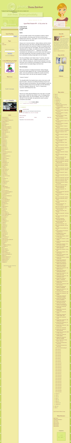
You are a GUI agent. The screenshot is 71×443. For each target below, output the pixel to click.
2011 (56, 406)
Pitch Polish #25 (58, 385)
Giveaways (4, 178)
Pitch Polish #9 (58, 361)
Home (3, 43)
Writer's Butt (4, 248)
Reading (3, 227)
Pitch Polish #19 (58, 376)
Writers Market (56, 426)
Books (3, 150)
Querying (3, 226)
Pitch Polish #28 (58, 390)
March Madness (5, 201)
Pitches (3, 218)
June (57, 396)
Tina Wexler (4, 246)
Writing (3, 255)
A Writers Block (4, 121)
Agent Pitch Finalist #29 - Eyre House (62, 177)
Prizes (3, 223)
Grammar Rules (5, 181)
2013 (56, 96)
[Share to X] (35, 102)
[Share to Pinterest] (38, 102)
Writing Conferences (5, 256)
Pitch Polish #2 (58, 350)
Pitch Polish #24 (58, 384)
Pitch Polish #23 (58, 382)
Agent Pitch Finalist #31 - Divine (61, 180)
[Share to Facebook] (36, 102)
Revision (3, 230)
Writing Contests (5, 258)
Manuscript (4, 198)
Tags (3, 243)
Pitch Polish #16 (58, 372)
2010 (56, 407)
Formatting (4, 173)
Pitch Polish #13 (58, 367)
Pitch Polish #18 (58, 375)
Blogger (9, 266)
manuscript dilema (5, 199)
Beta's (3, 138)
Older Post (49, 117)
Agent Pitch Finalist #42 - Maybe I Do (62, 206)
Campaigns (4, 153)
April (56, 399)
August (57, 393)
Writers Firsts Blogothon (6, 254)
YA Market (4, 262)
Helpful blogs (4, 186)
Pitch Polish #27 (58, 388)
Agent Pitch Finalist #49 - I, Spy (61, 223)
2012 (56, 97)
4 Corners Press (5, 118)
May (56, 398)
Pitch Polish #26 (58, 387)
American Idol (4, 129)
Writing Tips (4, 260)
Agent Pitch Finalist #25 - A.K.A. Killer (62, 168)
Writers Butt (4, 251)
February (57, 402)
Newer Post (21, 117)
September (58, 103)
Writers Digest (56, 424)
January (57, 404)
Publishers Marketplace (58, 419)
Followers (4, 171)
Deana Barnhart (35, 7)
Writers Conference (5, 252)
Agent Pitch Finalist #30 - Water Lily (61, 179)
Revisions (4, 231)
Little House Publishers (6, 195)
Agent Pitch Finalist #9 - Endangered (62, 130)
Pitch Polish (4, 215)
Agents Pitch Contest (6, 126)
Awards (3, 134)
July (56, 395)
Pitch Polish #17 (58, 373)
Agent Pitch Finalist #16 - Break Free (62, 147)
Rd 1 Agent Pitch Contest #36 (60, 327)
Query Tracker (56, 422)
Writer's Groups (5, 250)
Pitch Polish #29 (58, 391)
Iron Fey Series (4, 190)
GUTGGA (4, 183)
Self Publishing (5, 236)
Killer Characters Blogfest (6, 191)
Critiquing (4, 161)
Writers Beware (56, 423)
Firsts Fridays (4, 169)
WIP (3, 247)
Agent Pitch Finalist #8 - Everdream (61, 128)
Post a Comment (22, 115)
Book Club (4, 146)
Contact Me (4, 44)
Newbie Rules (4, 206)
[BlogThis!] (34, 102)
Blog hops (4, 141)
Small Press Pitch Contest (6, 239)
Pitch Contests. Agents (6, 214)
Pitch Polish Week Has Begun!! (61, 347)
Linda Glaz (25, 109)
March (57, 401)
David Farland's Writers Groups (59, 411)
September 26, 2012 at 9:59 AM (30, 112)
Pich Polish (4, 211)
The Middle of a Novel (6, 244)
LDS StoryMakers (5, 193)
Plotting (3, 222)
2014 (56, 94)
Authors (3, 133)
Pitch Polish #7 (58, 358)
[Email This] (32, 102)
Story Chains (4, 240)
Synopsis (3, 242)
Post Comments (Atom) (29, 119)
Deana (63, 36)
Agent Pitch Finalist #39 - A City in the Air (35, 23)
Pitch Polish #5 (58, 355)
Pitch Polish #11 (58, 364)
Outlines (3, 207)
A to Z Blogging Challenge (7, 120)
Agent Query (56, 418)
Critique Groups (5, 158)
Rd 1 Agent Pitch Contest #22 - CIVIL (61, 291)
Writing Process (5, 259)
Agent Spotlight (5, 124)
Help (3, 185)
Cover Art (3, 157)
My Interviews (4, 203)
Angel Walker (4, 130)
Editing (3, 166)
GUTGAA (3, 182)
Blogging (3, 145)
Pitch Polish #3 (58, 352)
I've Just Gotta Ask (5, 187)
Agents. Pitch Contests (6, 128)
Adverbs (3, 122)
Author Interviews (5, 132)
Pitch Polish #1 (58, 349)
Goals (3, 179)
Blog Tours (4, 142)
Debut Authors (4, 162)
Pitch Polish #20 (58, 378)
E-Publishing (4, 165)
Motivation (4, 202)
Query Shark (56, 420)
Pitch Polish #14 (58, 369)
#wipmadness (4, 117)
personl (3, 210)
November (57, 100)
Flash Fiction (4, 170)
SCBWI (3, 235)
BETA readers (4, 137)
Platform (3, 219)
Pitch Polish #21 (58, 379)
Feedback (4, 167)
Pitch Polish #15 (58, 370)
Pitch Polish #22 (58, 381)
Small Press (4, 238)
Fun (3, 177)
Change (3, 154)
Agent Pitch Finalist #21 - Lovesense (62, 159)
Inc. (2, 189)
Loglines (3, 197)
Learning (3, 194)
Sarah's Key (4, 234)
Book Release (4, 149)
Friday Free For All (5, 175)
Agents (3, 125)
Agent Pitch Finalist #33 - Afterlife (61, 184)
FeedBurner (12, 55)
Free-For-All (4, 174)
